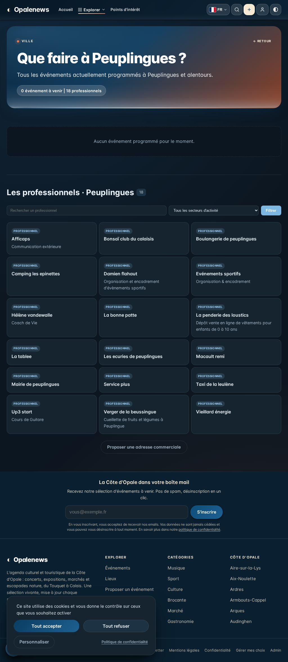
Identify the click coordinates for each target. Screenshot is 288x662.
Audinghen (241, 621)
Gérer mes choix (250, 650)
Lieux (110, 578)
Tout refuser (116, 626)
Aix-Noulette (243, 578)
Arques (237, 610)
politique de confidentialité (199, 529)
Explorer (92, 9)
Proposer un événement (129, 589)
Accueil (65, 9)
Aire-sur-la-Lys (245, 568)
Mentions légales (184, 650)
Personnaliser (34, 642)
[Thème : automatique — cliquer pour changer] (275, 9)
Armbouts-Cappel (248, 600)
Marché (175, 610)
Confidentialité (217, 650)
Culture (175, 589)
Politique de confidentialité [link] (125, 642)
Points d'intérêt (125, 9)
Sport (173, 578)
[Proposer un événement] (249, 9)
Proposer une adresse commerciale (144, 447)
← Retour (262, 41)
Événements (117, 568)
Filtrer (271, 210)
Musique (176, 568)
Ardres (237, 589)
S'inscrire (206, 512)
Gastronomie (181, 621)
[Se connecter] (262, 9)
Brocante (177, 600)
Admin (275, 650)
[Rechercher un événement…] (236, 9)
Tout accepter (47, 626)
